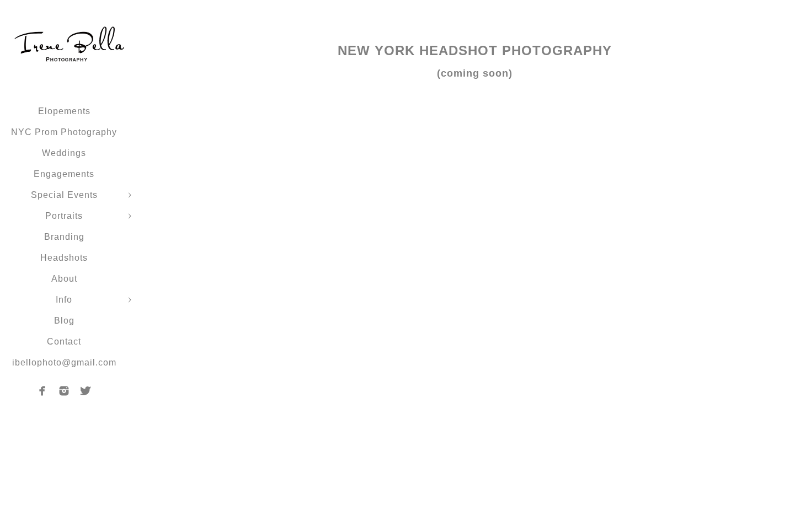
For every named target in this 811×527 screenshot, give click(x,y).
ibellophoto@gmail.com (64, 362)
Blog (64, 320)
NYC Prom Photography (64, 132)
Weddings (64, 153)
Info (64, 299)
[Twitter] (85, 390)
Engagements (64, 174)
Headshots (64, 257)
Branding (64, 236)
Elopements (64, 111)
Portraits (64, 216)
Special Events (64, 195)
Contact (64, 341)
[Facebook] (42, 390)
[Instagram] (64, 390)
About (64, 278)
